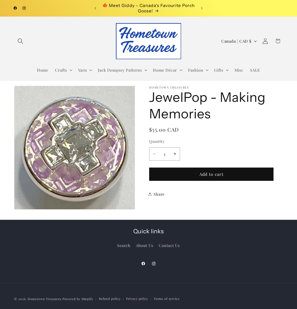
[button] (20, 41)
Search (123, 245)
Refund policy (110, 298)
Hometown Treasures (44, 299)
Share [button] (159, 194)
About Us (144, 245)
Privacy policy (137, 298)
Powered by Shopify (77, 299)
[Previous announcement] (95, 8)
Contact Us (169, 245)
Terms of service (167, 298)
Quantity (157, 141)
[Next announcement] (202, 8)
